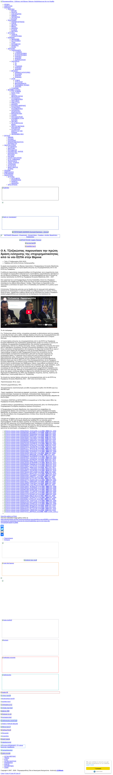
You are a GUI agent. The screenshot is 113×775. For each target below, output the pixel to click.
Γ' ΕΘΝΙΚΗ (18, 52)
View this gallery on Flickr (9, 516)
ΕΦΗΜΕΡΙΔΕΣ (9, 766)
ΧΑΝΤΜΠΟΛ (15, 61)
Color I (3, 773)
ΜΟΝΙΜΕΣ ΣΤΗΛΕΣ (14, 90)
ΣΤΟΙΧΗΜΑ (15, 88)
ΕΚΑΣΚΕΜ (18, 74)
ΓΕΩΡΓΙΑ (14, 34)
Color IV (17, 773)
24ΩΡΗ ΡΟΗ (8, 6)
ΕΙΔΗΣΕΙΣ (7, 7)
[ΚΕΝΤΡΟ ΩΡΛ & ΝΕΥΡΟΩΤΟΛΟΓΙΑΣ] (6, 701)
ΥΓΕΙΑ (13, 42)
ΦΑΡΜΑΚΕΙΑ (8, 762)
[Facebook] (30, 526)
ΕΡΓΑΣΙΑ (7, 135)
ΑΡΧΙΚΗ (7, 4)
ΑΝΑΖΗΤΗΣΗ (8, 175)
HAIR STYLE (15, 102)
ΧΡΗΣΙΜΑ (7, 170)
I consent (98, 768)
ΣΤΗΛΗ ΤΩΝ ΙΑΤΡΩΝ (15, 158)
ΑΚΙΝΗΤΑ (14, 181)
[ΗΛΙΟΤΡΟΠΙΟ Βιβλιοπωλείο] (6, 714)
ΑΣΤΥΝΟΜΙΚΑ (16, 41)
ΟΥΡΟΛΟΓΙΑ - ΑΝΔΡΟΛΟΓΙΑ (15, 111)
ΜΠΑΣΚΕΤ (14, 71)
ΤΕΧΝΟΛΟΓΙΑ (12, 161)
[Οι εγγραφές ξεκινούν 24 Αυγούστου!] (6, 695)
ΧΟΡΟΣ (13, 23)
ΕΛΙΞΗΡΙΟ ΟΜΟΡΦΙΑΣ (18, 105)
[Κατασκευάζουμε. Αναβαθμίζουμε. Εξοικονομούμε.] (30, 246)
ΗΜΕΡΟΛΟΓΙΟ (9, 172)
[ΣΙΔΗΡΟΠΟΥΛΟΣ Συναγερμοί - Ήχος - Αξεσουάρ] (9, 720)
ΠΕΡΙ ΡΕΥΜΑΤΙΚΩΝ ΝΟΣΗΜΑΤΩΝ (17, 127)
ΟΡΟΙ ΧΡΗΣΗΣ (12, 184)
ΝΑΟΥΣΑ (14, 12)
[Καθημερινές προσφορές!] (30, 223)
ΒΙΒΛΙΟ (13, 26)
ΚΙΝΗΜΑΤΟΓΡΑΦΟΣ (17, 22)
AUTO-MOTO (15, 178)
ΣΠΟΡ (13, 79)
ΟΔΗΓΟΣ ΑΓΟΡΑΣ (10, 145)
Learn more (90, 765)
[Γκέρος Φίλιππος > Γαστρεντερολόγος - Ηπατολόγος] (5, 711)
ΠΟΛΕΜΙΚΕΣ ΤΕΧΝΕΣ (22, 85)
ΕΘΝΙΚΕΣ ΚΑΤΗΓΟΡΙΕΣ (22, 72)
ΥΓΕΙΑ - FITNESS (13, 162)
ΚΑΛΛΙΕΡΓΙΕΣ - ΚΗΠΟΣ (15, 151)
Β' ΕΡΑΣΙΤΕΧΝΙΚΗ (21, 55)
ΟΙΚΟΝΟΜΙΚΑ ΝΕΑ (17, 134)
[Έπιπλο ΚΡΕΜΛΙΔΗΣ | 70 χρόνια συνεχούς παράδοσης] (13, 747)
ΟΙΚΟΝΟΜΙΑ (15, 39)
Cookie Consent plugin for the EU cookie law (98, 771)
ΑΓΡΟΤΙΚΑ (11, 33)
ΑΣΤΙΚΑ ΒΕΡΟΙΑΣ (10, 756)
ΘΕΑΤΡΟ (14, 25)
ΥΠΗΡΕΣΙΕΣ (12, 164)
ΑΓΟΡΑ (13, 47)
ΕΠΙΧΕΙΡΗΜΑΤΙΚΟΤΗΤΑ (15, 142)
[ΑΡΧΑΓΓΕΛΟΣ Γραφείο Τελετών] (30, 240)
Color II (7, 773)
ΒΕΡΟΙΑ (14, 11)
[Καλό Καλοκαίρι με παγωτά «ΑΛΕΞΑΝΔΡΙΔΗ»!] (30, 599)
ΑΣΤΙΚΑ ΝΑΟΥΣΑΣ (10, 761)
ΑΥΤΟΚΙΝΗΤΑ (12, 146)
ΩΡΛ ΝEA (14, 121)
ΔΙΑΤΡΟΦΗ (11, 148)
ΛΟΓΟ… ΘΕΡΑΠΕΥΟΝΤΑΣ (17, 95)
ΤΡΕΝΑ (6, 758)
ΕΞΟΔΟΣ (14, 29)
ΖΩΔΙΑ (6, 767)
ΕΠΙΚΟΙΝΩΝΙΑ (9, 173)
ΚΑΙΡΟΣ (6, 764)
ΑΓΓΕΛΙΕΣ (11, 177)
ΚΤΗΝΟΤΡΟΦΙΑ (16, 36)
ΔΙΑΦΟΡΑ (14, 28)
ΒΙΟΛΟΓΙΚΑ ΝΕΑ (16, 113)
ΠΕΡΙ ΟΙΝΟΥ (15, 101)
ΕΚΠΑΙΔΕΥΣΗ (15, 44)
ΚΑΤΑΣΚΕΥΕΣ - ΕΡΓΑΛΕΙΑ (13, 153)
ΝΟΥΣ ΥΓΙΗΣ (15, 93)
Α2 (16, 64)
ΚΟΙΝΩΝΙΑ (11, 37)
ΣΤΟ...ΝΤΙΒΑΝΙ (16, 91)
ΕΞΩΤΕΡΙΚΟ (12, 140)
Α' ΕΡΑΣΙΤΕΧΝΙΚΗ (21, 53)
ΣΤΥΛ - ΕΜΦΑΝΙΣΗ (14, 159)
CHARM (14, 115)
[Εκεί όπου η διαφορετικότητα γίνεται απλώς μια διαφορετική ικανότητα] (6, 742)
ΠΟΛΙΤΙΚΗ (11, 9)
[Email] (30, 531)
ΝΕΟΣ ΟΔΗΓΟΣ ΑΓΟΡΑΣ (13, 168)
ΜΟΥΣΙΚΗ (14, 31)
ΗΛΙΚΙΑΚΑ (18, 56)
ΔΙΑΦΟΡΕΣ (15, 45)
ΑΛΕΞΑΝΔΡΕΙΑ (16, 14)
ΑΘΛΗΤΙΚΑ (11, 48)
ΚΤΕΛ (6, 759)
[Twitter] (30, 529)
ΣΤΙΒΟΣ (17, 80)
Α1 (16, 63)
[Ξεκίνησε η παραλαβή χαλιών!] (6, 727)
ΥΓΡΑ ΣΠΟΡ (19, 82)
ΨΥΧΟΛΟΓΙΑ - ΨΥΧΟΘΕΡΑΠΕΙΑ (17, 98)
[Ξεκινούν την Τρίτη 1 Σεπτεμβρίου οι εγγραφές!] (8, 698)
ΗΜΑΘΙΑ (14, 15)
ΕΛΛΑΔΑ (14, 18)
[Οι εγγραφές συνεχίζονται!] (30, 665)
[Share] (30, 534)
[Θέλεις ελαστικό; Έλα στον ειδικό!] (30, 193)
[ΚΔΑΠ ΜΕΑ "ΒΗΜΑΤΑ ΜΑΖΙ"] (7, 708)
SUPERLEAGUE (20, 60)
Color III (12, 773)
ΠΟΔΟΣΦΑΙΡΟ (16, 50)
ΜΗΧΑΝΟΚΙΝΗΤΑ (20, 83)
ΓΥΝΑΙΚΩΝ (18, 66)
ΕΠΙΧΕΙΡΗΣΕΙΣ (16, 180)
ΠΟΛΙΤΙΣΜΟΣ (12, 20)
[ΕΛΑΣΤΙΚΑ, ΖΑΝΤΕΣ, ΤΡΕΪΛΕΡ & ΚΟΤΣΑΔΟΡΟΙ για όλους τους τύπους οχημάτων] (30, 232)
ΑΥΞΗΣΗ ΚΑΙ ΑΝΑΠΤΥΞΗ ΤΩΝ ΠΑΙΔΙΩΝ (17, 131)
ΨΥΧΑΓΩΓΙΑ (12, 165)
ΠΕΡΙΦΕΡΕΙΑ (15, 17)
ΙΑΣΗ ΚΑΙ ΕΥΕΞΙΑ (17, 116)
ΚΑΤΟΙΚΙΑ (11, 156)
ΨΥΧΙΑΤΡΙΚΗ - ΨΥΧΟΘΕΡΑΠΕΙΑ (17, 108)
